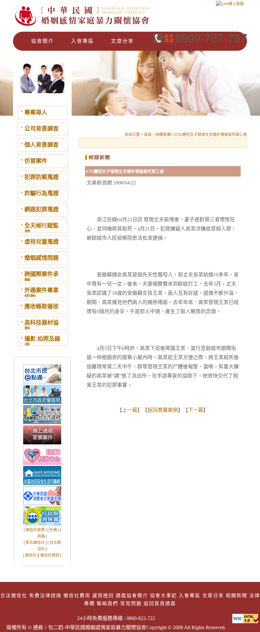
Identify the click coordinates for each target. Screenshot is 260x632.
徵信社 (30, 555)
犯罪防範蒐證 (41, 177)
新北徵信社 (35, 542)
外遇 (53, 530)
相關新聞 (50, 60)
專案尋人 (35, 112)
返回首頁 (209, 60)
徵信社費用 (76, 595)
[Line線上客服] (230, 6)
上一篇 (129, 410)
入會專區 (82, 41)
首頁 (148, 134)
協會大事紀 (163, 595)
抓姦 (41, 536)
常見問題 (170, 60)
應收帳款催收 (41, 306)
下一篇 (195, 410)
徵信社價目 (49, 555)
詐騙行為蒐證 (41, 193)
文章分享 (122, 41)
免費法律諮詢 (45, 595)
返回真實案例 (162, 410)
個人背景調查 (41, 145)
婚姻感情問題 (41, 258)
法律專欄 (90, 60)
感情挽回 (103, 595)
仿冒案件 (35, 161)
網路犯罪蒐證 (41, 209)
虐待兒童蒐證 (41, 242)
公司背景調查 (41, 129)
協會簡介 (42, 41)
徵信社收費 (35, 530)
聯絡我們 (130, 60)
